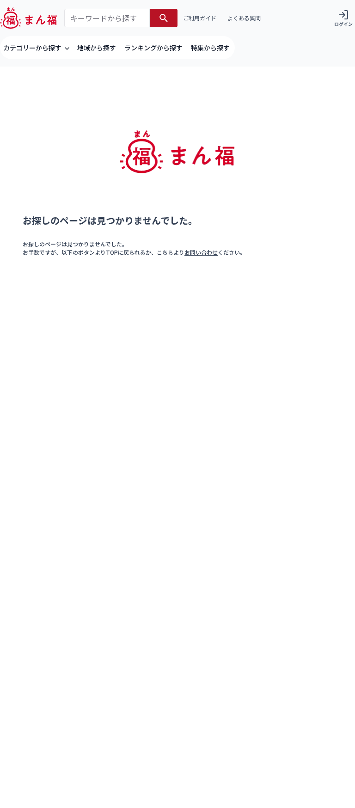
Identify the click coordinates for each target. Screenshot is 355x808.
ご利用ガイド (199, 18)
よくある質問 (244, 18)
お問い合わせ (201, 252)
